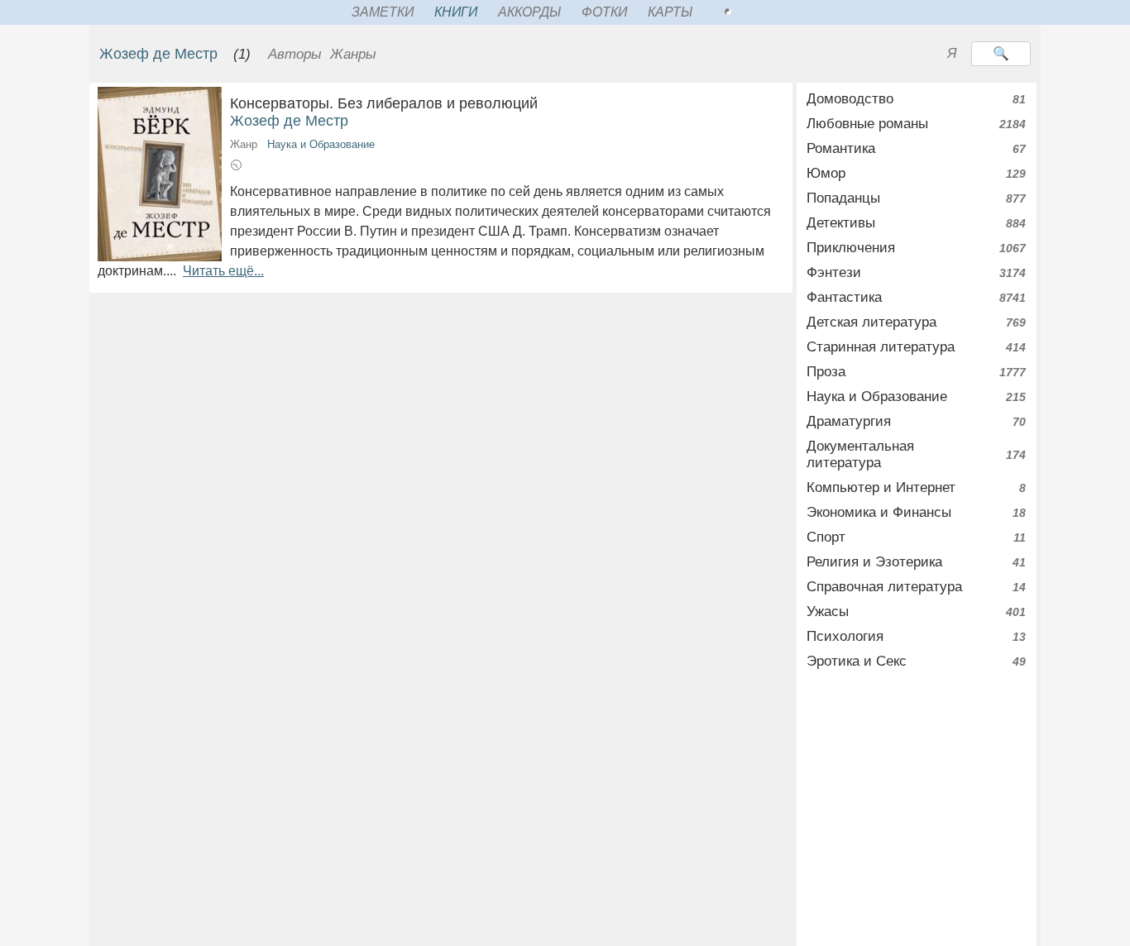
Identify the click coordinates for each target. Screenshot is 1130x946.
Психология (845, 636)
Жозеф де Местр (158, 53)
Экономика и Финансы (879, 512)
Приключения (851, 248)
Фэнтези (834, 272)
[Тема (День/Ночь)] (746, 12)
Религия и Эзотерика (874, 562)
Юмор (826, 173)
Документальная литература (860, 454)
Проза (826, 372)
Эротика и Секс (857, 661)
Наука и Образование (321, 144)
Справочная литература (884, 587)
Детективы (841, 223)
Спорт (826, 537)
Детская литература (871, 322)
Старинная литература (881, 347)
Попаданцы (843, 198)
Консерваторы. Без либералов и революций (403, 103)
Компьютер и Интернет (881, 487)
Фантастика (844, 297)
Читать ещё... (223, 271)
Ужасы (828, 611)
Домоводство (850, 99)
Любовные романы (867, 123)
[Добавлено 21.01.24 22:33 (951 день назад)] (236, 167)
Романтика (841, 148)
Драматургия (849, 421)
